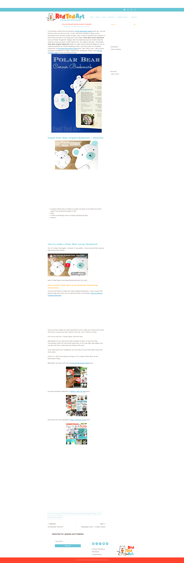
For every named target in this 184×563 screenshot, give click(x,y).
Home (91, 17)
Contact (134, 17)
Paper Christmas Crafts (78, 420)
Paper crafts (97, 513)
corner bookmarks (78, 513)
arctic (51, 513)
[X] (128, 9)
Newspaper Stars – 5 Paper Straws (93, 525)
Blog (104, 17)
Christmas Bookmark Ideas (79, 363)
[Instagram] (131, 9)
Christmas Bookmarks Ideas (68, 48)
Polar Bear (52, 517)
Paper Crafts (81, 26)
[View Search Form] (135, 9)
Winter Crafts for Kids (78, 391)
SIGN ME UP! (68, 545)
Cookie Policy (97, 554)
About (98, 17)
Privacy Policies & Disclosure (98, 550)
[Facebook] (124, 9)
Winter (87, 26)
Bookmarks (67, 26)
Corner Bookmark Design (84, 31)
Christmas (73, 26)
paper (88, 513)
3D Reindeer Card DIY (55, 525)
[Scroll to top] (180, 557)
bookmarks (58, 513)
